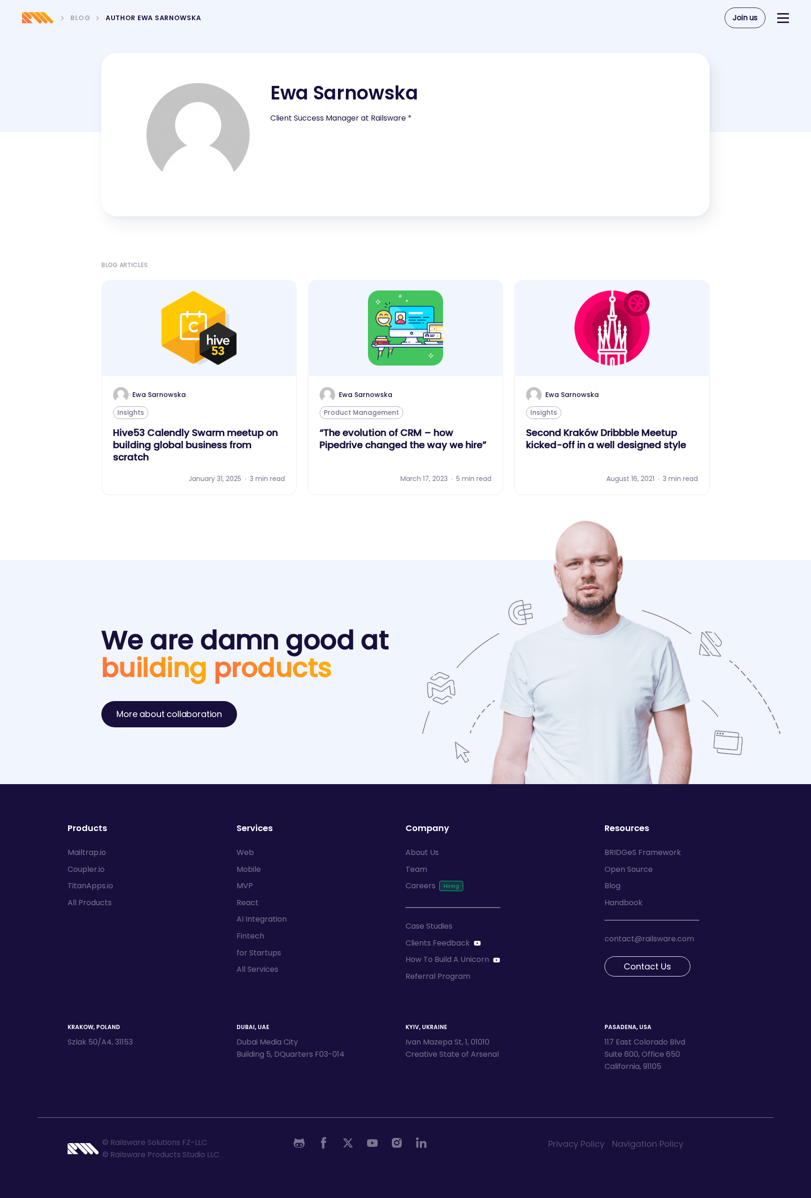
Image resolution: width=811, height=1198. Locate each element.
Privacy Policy (576, 1144)
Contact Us (647, 966)
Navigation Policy (647, 1144)
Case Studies (429, 926)
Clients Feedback (438, 943)
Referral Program (438, 976)
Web (245, 852)
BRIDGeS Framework (642, 852)
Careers (421, 885)
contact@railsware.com (649, 938)
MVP (245, 885)
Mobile (249, 869)
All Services (257, 969)
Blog (612, 885)
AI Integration (262, 919)
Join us (745, 17)
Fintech (250, 936)
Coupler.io (86, 869)
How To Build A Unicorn (447, 959)
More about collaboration (169, 714)
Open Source (628, 869)
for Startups (259, 952)
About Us (422, 852)
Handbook (623, 902)
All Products (90, 902)
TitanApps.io (90, 885)
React (248, 902)
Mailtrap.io (87, 852)
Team (416, 869)
